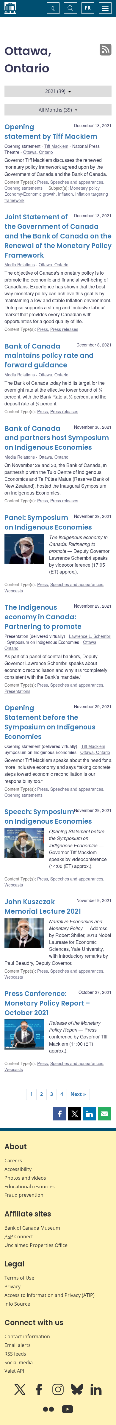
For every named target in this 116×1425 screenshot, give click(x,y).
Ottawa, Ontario (38, 152)
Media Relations (19, 264)
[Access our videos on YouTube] (67, 1413)
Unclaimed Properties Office (36, 1245)
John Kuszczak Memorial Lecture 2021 (42, 906)
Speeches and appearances (76, 182)
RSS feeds (15, 1354)
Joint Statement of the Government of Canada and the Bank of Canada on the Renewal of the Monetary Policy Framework (58, 236)
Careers (13, 1160)
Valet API (14, 1371)
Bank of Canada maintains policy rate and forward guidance (49, 356)
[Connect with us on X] (20, 1393)
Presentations (17, 691)
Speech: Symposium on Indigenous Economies (48, 816)
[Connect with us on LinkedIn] (96, 1393)
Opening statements (23, 188)
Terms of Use (19, 1278)
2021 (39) (55, 91)
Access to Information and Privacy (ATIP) (49, 1295)
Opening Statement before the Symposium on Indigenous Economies (49, 722)
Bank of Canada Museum (32, 1228)
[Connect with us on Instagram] (58, 1393)
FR (88, 7)
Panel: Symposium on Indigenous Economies (48, 522)
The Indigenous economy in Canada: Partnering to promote (42, 617)
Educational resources (29, 1186)
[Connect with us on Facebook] (39, 1393)
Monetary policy (84, 188)
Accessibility (18, 1169)
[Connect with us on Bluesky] (77, 1393)
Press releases (64, 329)
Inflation (65, 194)
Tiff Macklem (56, 146)
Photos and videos (25, 1178)
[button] (59, 1113)
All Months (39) (55, 110)
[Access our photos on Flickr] (49, 1413)
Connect (18, 1236)
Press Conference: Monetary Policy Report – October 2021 (47, 1003)
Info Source (17, 1304)
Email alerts (17, 1345)
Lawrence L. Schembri (90, 636)
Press (42, 182)
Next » (78, 1094)
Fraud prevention (23, 1195)
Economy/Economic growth (30, 194)
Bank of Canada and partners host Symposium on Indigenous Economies (56, 438)
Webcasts (13, 591)
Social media (18, 1362)
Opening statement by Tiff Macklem (50, 131)
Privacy (12, 1286)
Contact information (27, 1336)
